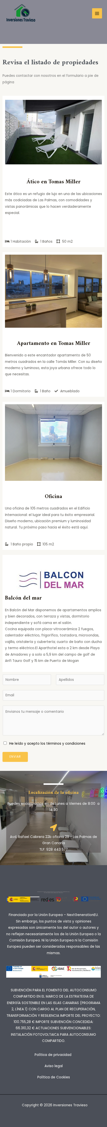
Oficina (53, 497)
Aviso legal (54, 1066)
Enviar (15, 757)
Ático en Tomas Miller (54, 182)
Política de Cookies (53, 1077)
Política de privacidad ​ (53, 1054)
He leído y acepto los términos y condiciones (47, 743)
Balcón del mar (23, 598)
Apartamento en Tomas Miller (53, 343)
